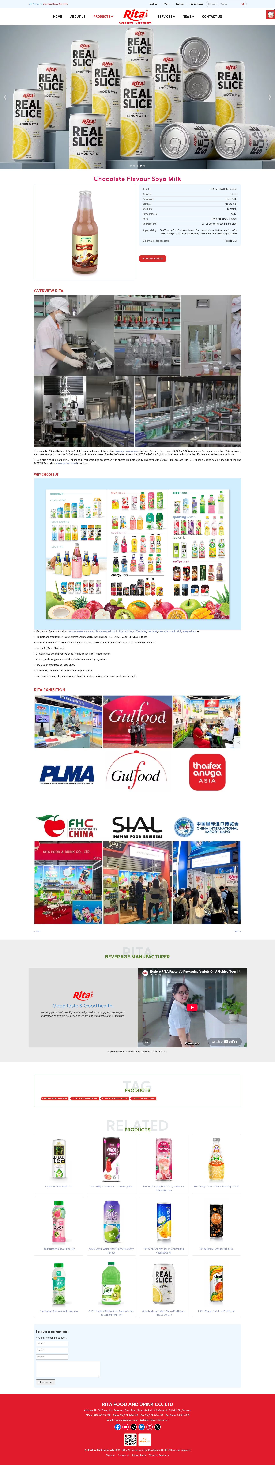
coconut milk (91, 631)
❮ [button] (5, 97)
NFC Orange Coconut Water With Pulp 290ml (216, 1186)
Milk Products (35, 4)
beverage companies (126, 451)
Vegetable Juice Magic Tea (58, 1186)
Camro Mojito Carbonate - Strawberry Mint (111, 1186)
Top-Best (180, 4)
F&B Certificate (196, 4)
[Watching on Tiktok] (133, 1427)
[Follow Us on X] (157, 1427)
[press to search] (243, 4)
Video (167, 4)
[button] (131, 166)
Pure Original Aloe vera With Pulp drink (59, 1311)
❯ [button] (270, 97)
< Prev (37, 931)
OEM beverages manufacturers (115, 1098)
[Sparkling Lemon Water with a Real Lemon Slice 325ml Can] (164, 1283)
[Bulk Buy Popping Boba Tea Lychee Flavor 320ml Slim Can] (164, 1159)
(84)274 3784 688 (102, 1415)
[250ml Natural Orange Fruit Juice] (216, 1221)
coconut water (75, 631)
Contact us (123, 1455)
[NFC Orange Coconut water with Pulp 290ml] (216, 1159)
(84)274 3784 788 (129, 1415)
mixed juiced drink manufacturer (85, 1098)
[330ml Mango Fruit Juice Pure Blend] (216, 1283)
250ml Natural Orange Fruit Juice (216, 1249)
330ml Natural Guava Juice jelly (59, 1249)
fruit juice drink (124, 631)
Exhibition (154, 4)
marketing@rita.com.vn (126, 1420)
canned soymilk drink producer (55, 1098)
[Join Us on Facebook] (117, 1427)
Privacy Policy (139, 1455)
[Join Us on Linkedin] (141, 1427)
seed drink (164, 631)
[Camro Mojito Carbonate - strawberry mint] (111, 1159)
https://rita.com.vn (159, 1420)
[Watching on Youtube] (125, 1427)
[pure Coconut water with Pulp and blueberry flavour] (111, 1221)
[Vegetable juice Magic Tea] (59, 1159)
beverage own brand (66, 463)
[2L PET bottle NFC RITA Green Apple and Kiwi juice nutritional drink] (111, 1283)
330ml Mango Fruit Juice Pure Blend (216, 1311)
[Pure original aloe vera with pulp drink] (59, 1283)
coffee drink (139, 631)
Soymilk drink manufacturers (144, 1098)
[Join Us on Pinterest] (149, 1427)
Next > (238, 931)
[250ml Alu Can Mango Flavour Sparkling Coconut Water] (164, 1221)
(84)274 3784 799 (154, 1415)
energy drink (189, 631)
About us (110, 1455)
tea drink (152, 631)
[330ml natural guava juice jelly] (59, 1221)
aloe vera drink (107, 631)
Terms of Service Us (159, 1455)
